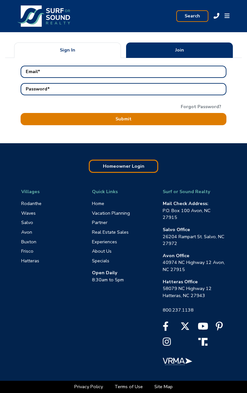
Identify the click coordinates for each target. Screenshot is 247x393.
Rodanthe (31, 203)
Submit (123, 119)
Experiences (104, 242)
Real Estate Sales (110, 232)
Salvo (27, 222)
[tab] (67, 50)
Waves (28, 213)
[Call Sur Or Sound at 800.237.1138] (216, 16)
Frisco (27, 251)
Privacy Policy (89, 386)
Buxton (28, 242)
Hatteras (30, 260)
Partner (99, 222)
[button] (227, 16)
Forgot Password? (201, 106)
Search (192, 16)
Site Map (163, 386)
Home (98, 203)
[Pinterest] (219, 328)
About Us (102, 251)
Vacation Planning (111, 213)
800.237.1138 (178, 310)
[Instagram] (167, 343)
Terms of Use (129, 386)
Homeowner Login (123, 166)
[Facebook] (166, 328)
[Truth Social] (204, 341)
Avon (26, 232)
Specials (100, 260)
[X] (185, 328)
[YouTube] (203, 328)
